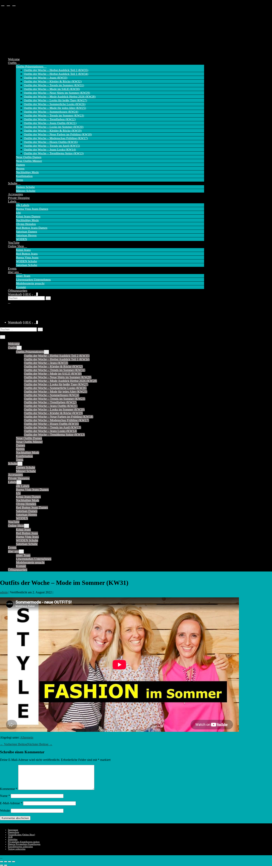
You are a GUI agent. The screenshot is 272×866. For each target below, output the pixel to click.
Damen (20, 164)
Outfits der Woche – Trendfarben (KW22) (50, 119)
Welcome (14, 59)
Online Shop (16, 246)
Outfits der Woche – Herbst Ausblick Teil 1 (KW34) (56, 73)
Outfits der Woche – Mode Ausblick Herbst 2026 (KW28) (60, 96)
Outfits (12, 63)
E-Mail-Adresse (11, 803)
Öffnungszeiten (17, 290)
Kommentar (8, 789)
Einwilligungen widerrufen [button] (20, 846)
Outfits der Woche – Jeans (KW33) (45, 77)
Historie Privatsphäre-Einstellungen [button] (24, 844)
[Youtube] (2, 3)
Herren (20, 168)
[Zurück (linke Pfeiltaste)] (1, 865)
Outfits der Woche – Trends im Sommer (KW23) (54, 115)
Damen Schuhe (25, 187)
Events (12, 268)
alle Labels (22, 205)
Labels (12, 201)
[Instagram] (8, 3)
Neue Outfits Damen (28, 157)
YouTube (14, 242)
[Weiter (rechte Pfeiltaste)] (5, 865)
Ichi (18, 212)
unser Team (23, 275)
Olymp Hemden (26, 224)
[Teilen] (9, 861)
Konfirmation (24, 176)
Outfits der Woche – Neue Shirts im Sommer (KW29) (57, 92)
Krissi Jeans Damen (28, 216)
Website (5, 810)
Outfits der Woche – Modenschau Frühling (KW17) (56, 138)
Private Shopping (19, 198)
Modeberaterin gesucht (30, 283)
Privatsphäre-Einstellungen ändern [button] (24, 842)
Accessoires (15, 194)
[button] (106, 300)
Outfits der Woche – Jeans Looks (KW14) (50, 149)
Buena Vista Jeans (27, 257)
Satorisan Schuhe (26, 265)
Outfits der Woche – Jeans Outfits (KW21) (50, 123)
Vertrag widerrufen (16, 849)
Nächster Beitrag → (39, 744)
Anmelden (13, 839)
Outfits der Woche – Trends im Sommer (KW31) (54, 85)
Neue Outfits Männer (29, 160)
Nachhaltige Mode (27, 172)
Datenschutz (13, 832)
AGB (10, 837)
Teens (19, 179)
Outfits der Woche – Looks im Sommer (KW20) (53, 126)
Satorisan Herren (26, 235)
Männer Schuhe (25, 190)
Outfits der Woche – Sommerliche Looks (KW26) (54, 104)
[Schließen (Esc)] (13, 861)
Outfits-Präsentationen (30, 66)
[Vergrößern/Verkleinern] (1, 861)
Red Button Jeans (27, 253)
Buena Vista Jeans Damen (32, 208)
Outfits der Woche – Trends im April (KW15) (52, 145)
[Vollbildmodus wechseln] (5, 861)
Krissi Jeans (23, 249)
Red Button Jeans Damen (31, 227)
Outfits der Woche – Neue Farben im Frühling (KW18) (58, 134)
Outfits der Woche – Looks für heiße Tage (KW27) (55, 100)
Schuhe (13, 183)
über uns (14, 272)
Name (5, 796)
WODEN (21, 239)
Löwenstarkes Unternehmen (33, 279)
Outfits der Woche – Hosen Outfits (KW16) (51, 142)
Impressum (13, 830)
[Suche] (48, 298)
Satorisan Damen (26, 231)
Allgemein (26, 737)
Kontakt (21, 287)
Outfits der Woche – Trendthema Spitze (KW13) (54, 153)
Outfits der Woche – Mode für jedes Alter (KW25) (55, 108)
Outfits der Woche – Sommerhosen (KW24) (51, 111)
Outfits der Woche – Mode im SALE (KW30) (52, 89)
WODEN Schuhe (26, 261)
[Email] (14, 3)
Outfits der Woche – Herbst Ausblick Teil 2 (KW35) (56, 70)
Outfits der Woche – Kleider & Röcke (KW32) (53, 81)
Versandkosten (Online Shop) (21, 834)
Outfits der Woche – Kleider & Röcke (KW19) (53, 130)
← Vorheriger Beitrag (13, 744)
